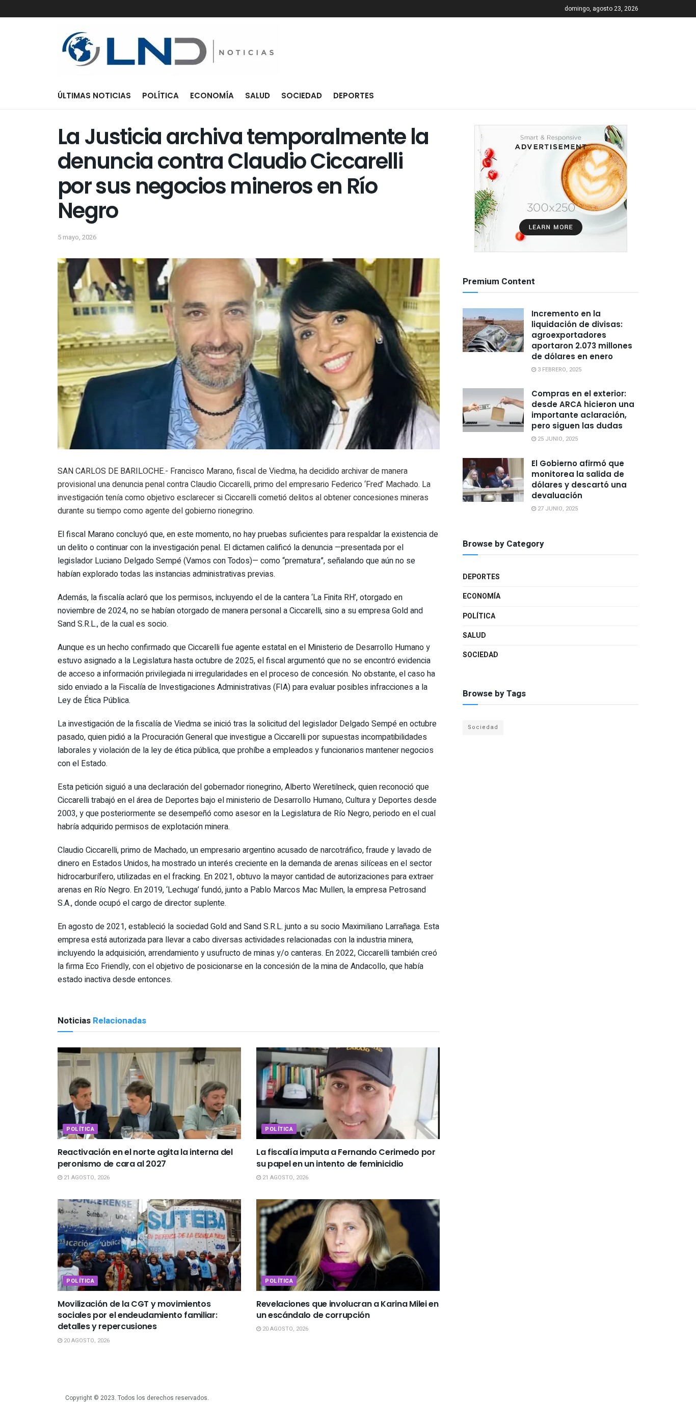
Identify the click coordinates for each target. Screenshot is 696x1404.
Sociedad (301, 95)
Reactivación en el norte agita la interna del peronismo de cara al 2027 (145, 1157)
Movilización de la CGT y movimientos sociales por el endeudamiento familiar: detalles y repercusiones (138, 1315)
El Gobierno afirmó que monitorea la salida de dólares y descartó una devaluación (579, 479)
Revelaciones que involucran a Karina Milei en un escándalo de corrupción (347, 1309)
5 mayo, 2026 (77, 237)
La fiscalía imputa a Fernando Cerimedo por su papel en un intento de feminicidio (346, 1157)
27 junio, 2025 (557, 508)
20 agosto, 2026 (86, 1340)
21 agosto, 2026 (86, 1177)
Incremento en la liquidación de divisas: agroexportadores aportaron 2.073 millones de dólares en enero (581, 335)
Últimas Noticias (94, 95)
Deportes (353, 95)
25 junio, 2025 (557, 439)
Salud (257, 95)
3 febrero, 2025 (558, 369)
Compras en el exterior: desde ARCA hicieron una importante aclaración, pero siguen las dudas (582, 409)
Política (160, 95)
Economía (212, 95)
